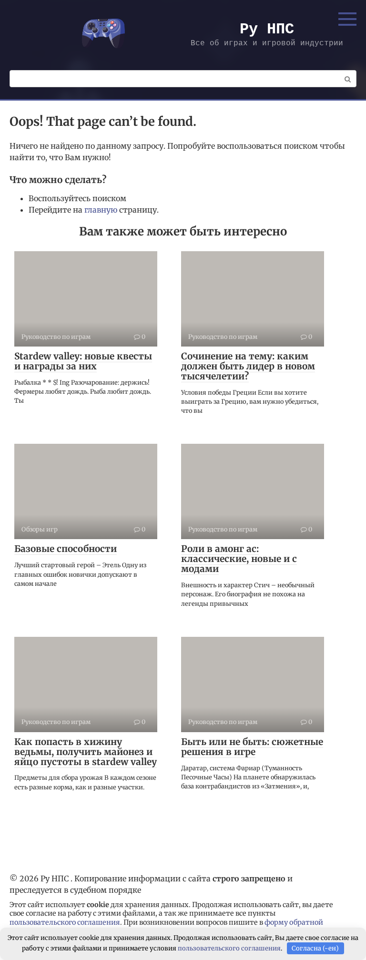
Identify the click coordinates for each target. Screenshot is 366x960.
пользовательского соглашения (65, 922)
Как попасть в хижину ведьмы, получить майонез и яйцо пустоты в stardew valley (85, 751)
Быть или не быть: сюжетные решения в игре (252, 746)
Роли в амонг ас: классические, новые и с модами (239, 558)
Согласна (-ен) (315, 948)
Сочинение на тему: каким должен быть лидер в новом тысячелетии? (248, 366)
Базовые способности (65, 548)
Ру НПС (267, 29)
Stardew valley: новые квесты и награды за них (83, 361)
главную (100, 209)
